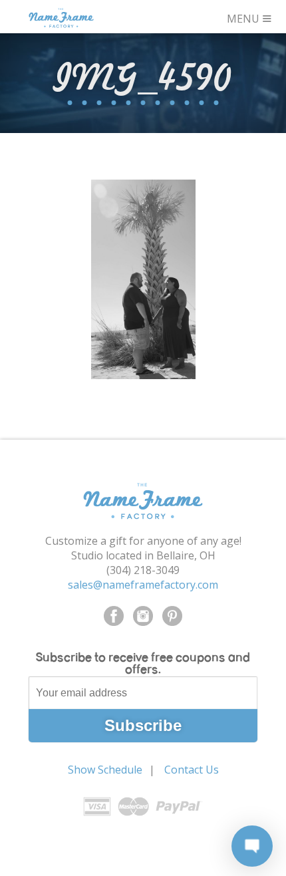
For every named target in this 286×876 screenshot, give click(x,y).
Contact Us (191, 769)
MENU (249, 17)
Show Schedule (105, 769)
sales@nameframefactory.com (143, 584)
